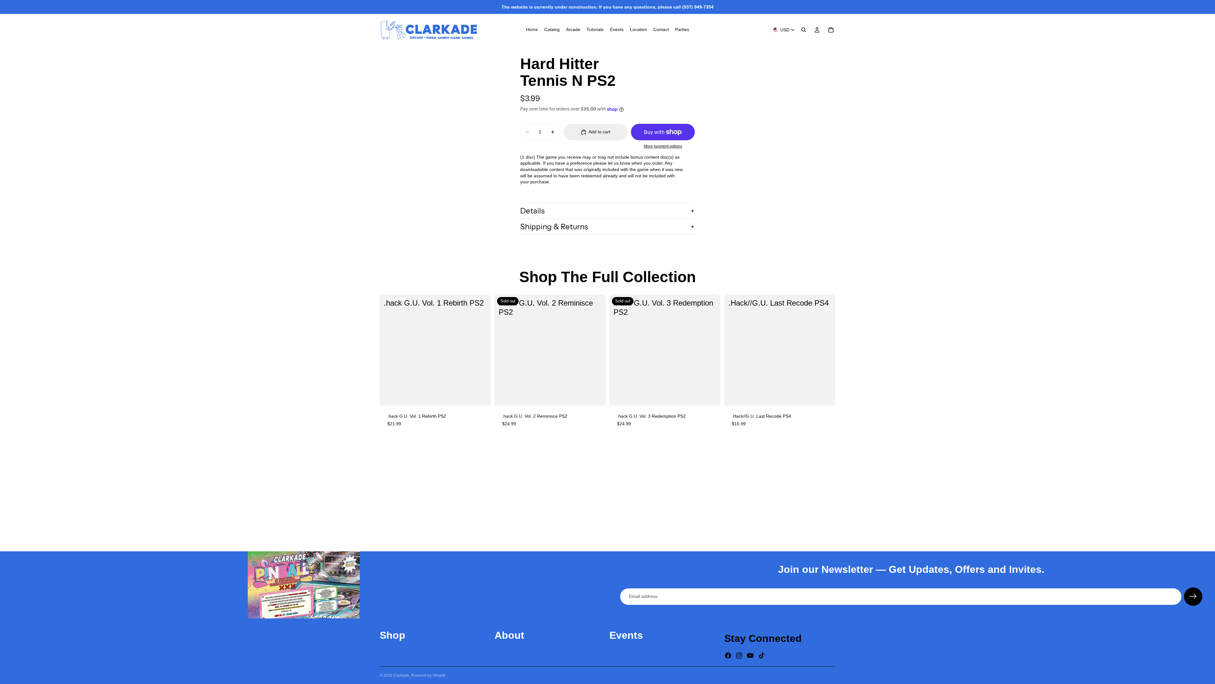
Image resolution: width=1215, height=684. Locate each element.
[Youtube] (750, 655)
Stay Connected (763, 638)
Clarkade (401, 675)
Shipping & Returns (554, 226)
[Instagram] (739, 655)
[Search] (804, 30)
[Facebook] (728, 655)
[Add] (481, 396)
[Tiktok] (761, 655)
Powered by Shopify (428, 675)
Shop (392, 635)
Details (532, 210)
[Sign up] (1193, 596)
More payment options (663, 146)
